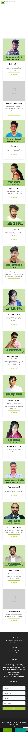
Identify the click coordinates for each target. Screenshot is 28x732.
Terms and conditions (14, 653)
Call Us (8, 730)
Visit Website (14, 74)
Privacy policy (14, 655)
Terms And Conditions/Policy (14, 650)
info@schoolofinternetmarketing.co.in (14, 676)
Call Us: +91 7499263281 (14, 672)
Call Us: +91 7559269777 (14, 674)
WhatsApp (21, 730)
